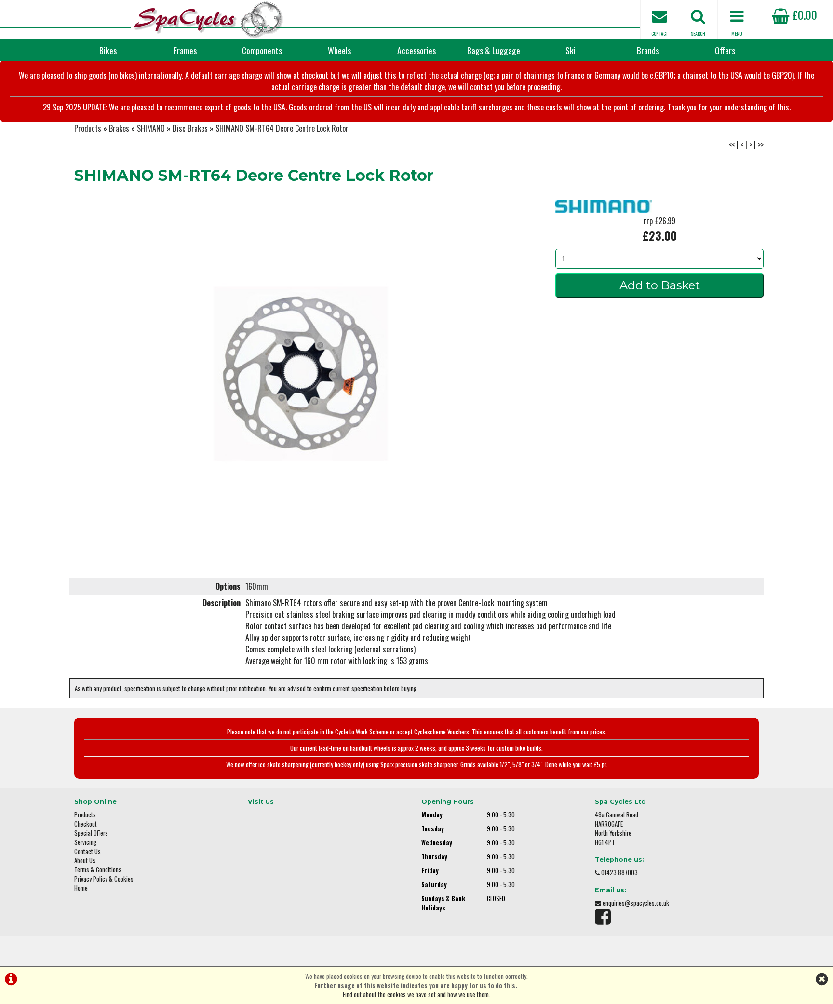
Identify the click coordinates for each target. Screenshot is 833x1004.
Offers (725, 50)
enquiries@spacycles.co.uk (636, 903)
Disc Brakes (190, 128)
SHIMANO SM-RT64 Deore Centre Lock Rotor (282, 128)
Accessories (416, 50)
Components (262, 50)
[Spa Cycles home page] (208, 19)
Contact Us (87, 851)
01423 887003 (619, 872)
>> (761, 144)
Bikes (108, 50)
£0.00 (803, 14)
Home (81, 888)
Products (87, 128)
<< (732, 144)
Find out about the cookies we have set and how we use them (416, 994)
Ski (570, 50)
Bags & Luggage (493, 50)
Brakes (119, 128)
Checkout (85, 823)
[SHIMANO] (603, 209)
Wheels (339, 50)
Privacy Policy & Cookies (104, 878)
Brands (648, 50)
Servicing (85, 842)
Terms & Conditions (97, 869)
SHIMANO (151, 128)
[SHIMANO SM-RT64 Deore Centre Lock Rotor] (300, 373)
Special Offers (91, 833)
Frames (185, 50)
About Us (84, 860)
